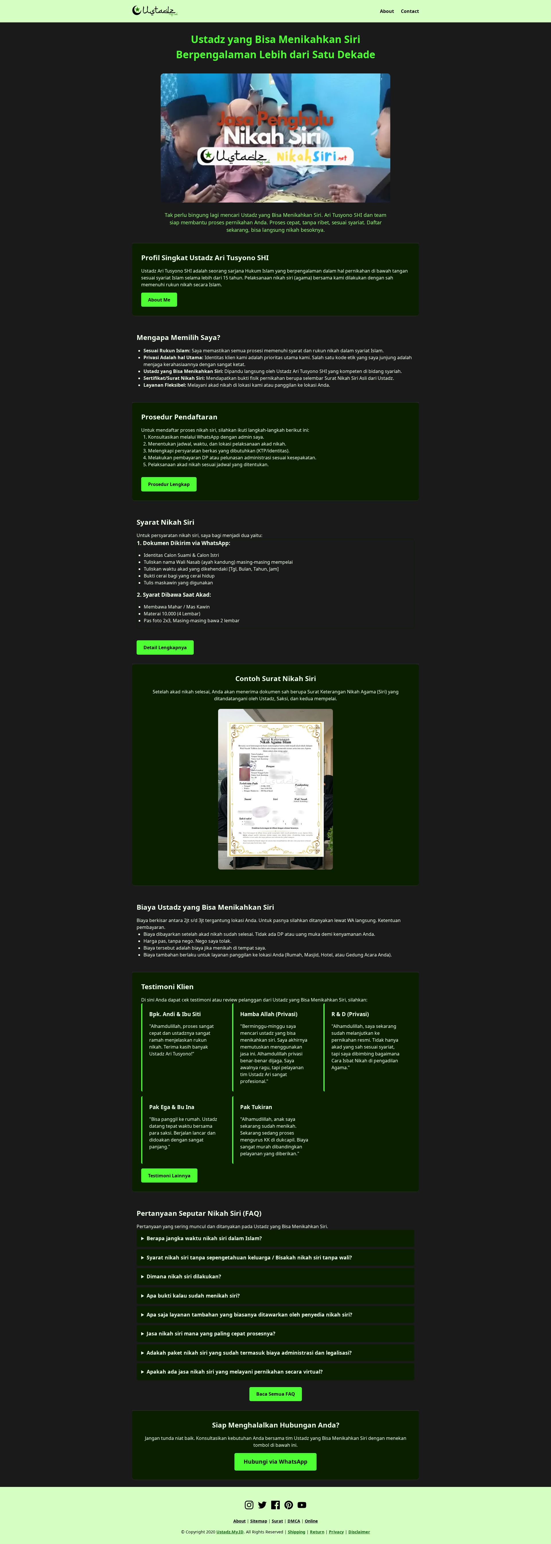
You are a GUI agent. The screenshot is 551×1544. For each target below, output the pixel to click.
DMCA (294, 1521)
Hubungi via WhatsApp (275, 1461)
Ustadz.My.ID (230, 1532)
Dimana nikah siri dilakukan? (184, 1276)
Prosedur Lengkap (169, 484)
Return (317, 1532)
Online (311, 1521)
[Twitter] (262, 1506)
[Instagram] (249, 1506)
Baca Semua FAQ (275, 1394)
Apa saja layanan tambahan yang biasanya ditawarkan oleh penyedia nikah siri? (249, 1314)
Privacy (336, 1532)
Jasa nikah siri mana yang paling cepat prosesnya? (211, 1333)
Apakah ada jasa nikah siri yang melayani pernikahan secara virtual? (235, 1371)
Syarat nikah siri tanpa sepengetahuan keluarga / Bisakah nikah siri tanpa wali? (249, 1257)
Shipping (296, 1532)
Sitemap (258, 1521)
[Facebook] (275, 1506)
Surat (277, 1521)
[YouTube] (302, 1506)
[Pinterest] (288, 1506)
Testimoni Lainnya (169, 1175)
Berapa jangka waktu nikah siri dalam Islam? (204, 1238)
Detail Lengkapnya (165, 647)
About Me (159, 300)
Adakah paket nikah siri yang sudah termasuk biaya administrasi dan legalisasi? (249, 1352)
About (387, 11)
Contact (410, 11)
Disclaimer (359, 1532)
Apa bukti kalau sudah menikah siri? (193, 1295)
